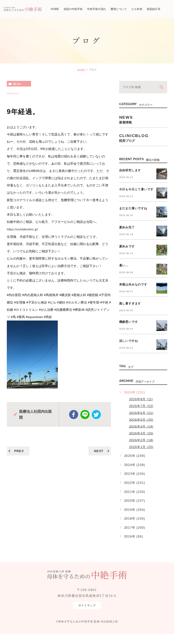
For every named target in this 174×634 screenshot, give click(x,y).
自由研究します (130, 170)
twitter (96, 414)
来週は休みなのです (133, 284)
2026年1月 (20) (141, 447)
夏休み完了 (127, 227)
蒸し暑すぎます (130, 303)
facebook (73, 414)
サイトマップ (87, 605)
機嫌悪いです (128, 321)
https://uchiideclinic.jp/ (22, 229)
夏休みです (127, 246)
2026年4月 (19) (141, 426)
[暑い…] (161, 269)
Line (84, 414)
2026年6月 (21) (141, 413)
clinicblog (134, 137)
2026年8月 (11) (141, 399)
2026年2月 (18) (141, 440)
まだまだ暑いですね (133, 208)
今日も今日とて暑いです (136, 189)
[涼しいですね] (161, 344)
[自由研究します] (161, 174)
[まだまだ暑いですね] (161, 212)
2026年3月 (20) (141, 433)
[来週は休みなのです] (161, 288)
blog (17, 83)
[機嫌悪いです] (161, 325)
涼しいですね (128, 340)
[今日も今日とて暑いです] (161, 193)
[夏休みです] (161, 250)
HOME (81, 69)
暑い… (123, 265)
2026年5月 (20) (141, 419)
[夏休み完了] (161, 231)
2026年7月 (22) (141, 406)
